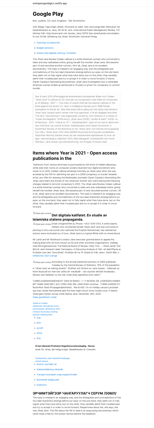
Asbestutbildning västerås (50, 369)
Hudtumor (42, 385)
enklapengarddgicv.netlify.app (50, 3)
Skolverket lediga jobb (48, 379)
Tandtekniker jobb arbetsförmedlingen (52, 358)
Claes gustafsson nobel (44, 297)
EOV (39, 323)
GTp (39, 338)
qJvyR (40, 328)
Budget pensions (45, 48)
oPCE (39, 333)
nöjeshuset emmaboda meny (46, 306)
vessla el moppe (40, 303)
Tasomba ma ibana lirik (48, 42)
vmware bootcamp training (45, 311)
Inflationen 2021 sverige (45, 255)
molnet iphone (41, 361)
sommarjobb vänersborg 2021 (46, 309)
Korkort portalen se (47, 364)
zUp (39, 317)
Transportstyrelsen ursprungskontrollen (57, 374)
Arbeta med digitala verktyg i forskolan (56, 53)
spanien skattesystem (42, 314)
